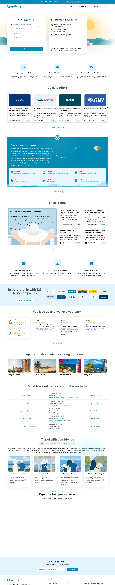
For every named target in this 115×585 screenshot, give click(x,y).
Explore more (57, 250)
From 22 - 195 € (95, 411)
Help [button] (94, 6)
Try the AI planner (72, 2)
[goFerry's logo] (15, 6)
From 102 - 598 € (95, 403)
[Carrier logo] (50, 291)
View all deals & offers (58, 127)
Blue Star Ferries (54, 397)
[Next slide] (107, 107)
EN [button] (105, 6)
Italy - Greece (25, 403)
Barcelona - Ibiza (26, 419)
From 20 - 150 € (95, 395)
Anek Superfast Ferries (56, 405)
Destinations (53, 583)
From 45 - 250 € (95, 426)
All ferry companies (25, 300)
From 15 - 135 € (94, 418)
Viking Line (57, 428)
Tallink (51, 428)
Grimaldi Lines (68, 405)
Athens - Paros (25, 396)
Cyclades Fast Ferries (66, 397)
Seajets (76, 397)
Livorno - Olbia (25, 411)
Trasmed (69, 420)
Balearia (51, 420)
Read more (57, 191)
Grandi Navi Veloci (60, 420)
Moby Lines (61, 413)
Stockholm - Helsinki (27, 426)
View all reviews (57, 343)
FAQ (67, 583)
